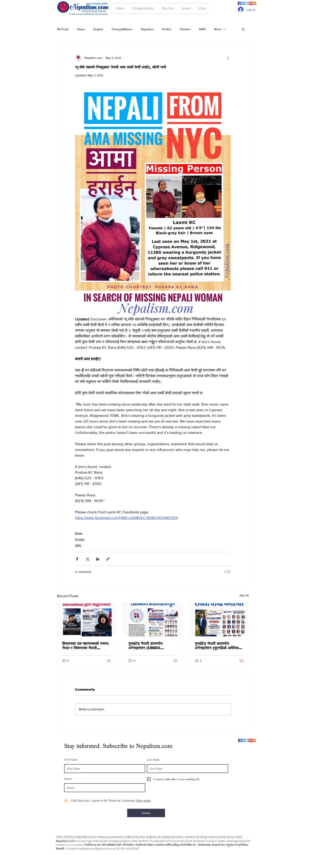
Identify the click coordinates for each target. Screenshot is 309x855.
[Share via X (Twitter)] (87, 559)
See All (244, 595)
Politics (167, 29)
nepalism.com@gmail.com (95, 848)
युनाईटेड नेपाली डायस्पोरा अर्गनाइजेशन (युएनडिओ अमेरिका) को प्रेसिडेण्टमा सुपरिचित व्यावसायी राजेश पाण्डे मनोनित (218, 645)
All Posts (63, 29)
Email (67, 778)
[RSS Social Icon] (254, 3)
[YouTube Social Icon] (250, 3)
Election (185, 29)
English (98, 29)
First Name (71, 759)
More (217, 29)
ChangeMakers (122, 29)
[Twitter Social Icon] (243, 3)
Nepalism (147, 29)
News (81, 29)
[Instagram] (247, 3)
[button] (243, 29)
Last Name (153, 759)
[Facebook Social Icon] (239, 3)
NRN (202, 29)
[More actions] (228, 57)
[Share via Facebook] (77, 559)
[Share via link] (108, 559)
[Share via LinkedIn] (98, 559)
